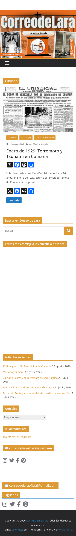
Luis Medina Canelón (39, 143)
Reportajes (26, 137)
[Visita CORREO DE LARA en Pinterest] (23, 461)
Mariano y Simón (13, 372)
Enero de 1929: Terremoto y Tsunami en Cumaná (34, 153)
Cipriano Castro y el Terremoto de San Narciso (30, 377)
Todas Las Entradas (45, 137)
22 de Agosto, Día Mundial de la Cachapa (27, 366)
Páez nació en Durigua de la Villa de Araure (28, 387)
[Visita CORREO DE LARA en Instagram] (5, 461)
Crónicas (12, 137)
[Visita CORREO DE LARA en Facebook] (17, 461)
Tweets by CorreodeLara (17, 437)
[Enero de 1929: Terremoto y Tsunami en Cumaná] (38, 109)
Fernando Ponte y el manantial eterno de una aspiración (36, 393)
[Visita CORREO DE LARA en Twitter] (11, 461)
